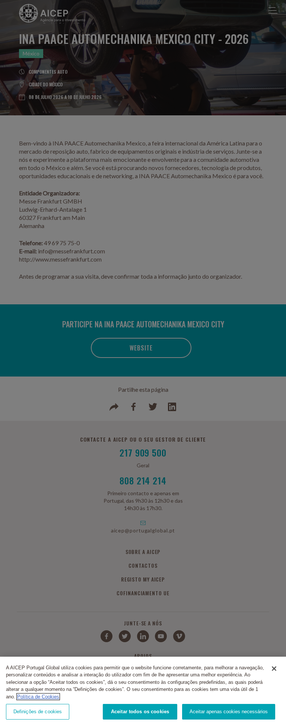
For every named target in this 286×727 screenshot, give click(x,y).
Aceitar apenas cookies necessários (229, 711)
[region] (143, 692)
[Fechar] (274, 668)
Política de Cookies (38, 696)
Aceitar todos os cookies (140, 711)
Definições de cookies (37, 711)
